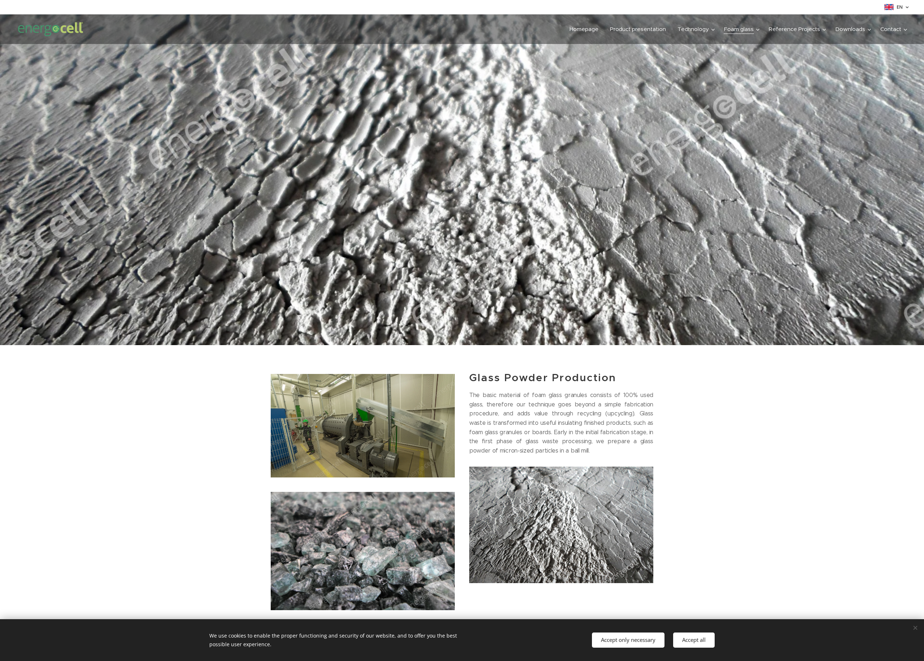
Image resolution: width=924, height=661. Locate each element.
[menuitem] (586, 29)
